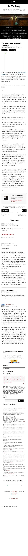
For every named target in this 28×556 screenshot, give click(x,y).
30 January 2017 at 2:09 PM (11, 245)
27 (20, 380)
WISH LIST (23, 32)
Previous (5, 210)
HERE (24, 421)
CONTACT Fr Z (13, 27)
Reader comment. (11, 473)
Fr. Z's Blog (14, 6)
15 (4, 379)
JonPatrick (8, 304)
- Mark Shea (5, 476)
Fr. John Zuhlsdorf (17, 47)
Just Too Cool (16, 206)
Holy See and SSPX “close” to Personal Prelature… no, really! (6, 214)
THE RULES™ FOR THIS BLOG (20, 28)
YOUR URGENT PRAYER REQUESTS (18, 30)
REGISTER (19, 27)
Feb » (24, 383)
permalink (22, 207)
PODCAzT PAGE (6, 30)
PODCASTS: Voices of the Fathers (10, 36)
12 (17, 377)
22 (4, 380)
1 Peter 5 (11, 462)
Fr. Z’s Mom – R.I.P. (21, 36)
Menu (15, 2)
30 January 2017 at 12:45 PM (12, 225)
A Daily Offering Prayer (5, 33)
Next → (24, 210)
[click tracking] (14, 494)
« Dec (4, 383)
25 (14, 380)
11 (14, 377)
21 (23, 379)
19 (17, 379)
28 (23, 380)
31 (10, 382)
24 (10, 380)
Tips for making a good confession (20, 33)
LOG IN (7, 27)
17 (10, 379)
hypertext (12, 207)
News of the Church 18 (6, 35)
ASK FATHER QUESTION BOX (7, 28)
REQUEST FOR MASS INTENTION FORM (14, 38)
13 (20, 377)
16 (7, 379)
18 (14, 379)
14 (23, 377)
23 (7, 380)
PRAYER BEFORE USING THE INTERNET (11, 32)
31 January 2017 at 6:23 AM (11, 306)
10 (10, 377)
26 (17, 380)
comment (7, 470)
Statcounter (15, 491)
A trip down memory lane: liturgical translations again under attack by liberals (22, 214)
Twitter (11, 449)
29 (4, 382)
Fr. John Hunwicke (21, 408)
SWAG (12, 33)
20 (20, 379)
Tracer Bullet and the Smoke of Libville (19, 35)
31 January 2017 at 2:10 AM (11, 292)
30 (7, 382)
